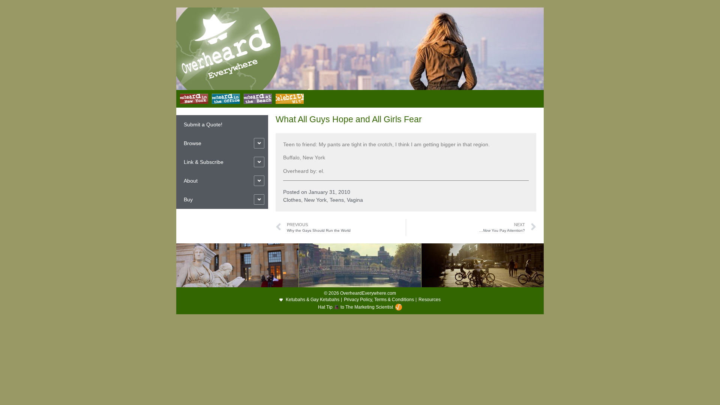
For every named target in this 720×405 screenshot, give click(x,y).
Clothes (292, 200)
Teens (337, 200)
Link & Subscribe (204, 162)
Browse (192, 143)
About (191, 181)
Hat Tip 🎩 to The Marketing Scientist (355, 307)
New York (315, 200)
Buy (188, 199)
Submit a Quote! (203, 125)
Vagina (355, 200)
